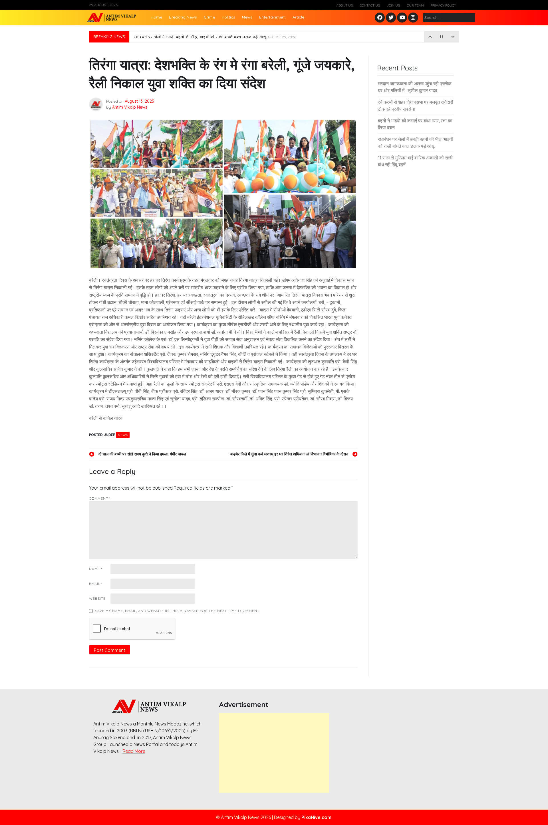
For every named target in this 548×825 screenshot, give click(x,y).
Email (95, 583)
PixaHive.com (316, 817)
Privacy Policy (443, 5)
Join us (393, 5)
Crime (209, 17)
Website (97, 598)
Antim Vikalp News (129, 107)
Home (156, 17)
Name (95, 569)
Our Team (415, 5)
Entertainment (272, 17)
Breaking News (183, 17)
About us (344, 5)
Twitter (391, 18)
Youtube (402, 18)
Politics (228, 17)
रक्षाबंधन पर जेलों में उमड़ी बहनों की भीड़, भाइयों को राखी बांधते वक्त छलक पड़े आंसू (215, 36)
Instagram (414, 18)
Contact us (370, 5)
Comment (99, 498)
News (247, 17)
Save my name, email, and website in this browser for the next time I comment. (177, 611)
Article (298, 17)
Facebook (380, 18)
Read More (133, 751)
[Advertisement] (274, 753)
